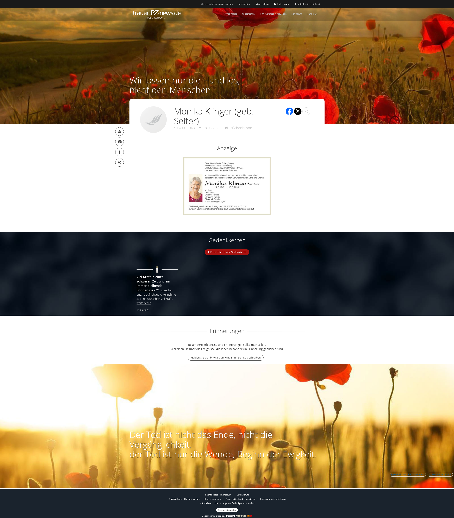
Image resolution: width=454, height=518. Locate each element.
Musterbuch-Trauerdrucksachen (217, 3)
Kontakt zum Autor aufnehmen (409, 474)
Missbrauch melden (441, 474)
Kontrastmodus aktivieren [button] (273, 498)
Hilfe (216, 503)
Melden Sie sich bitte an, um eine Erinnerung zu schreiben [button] (226, 357)
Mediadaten (244, 3)
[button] (306, 111)
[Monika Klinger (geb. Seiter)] (119, 131)
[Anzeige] (119, 142)
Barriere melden (212, 498)
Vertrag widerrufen (227, 509)
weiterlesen (144, 303)
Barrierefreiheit (192, 498)
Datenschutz (243, 494)
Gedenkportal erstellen (214, 515)
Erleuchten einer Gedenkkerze (228, 252)
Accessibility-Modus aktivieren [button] (240, 498)
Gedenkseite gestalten (307, 3)
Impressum (225, 494)
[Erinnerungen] (119, 162)
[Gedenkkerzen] (119, 152)
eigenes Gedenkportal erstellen (238, 503)
